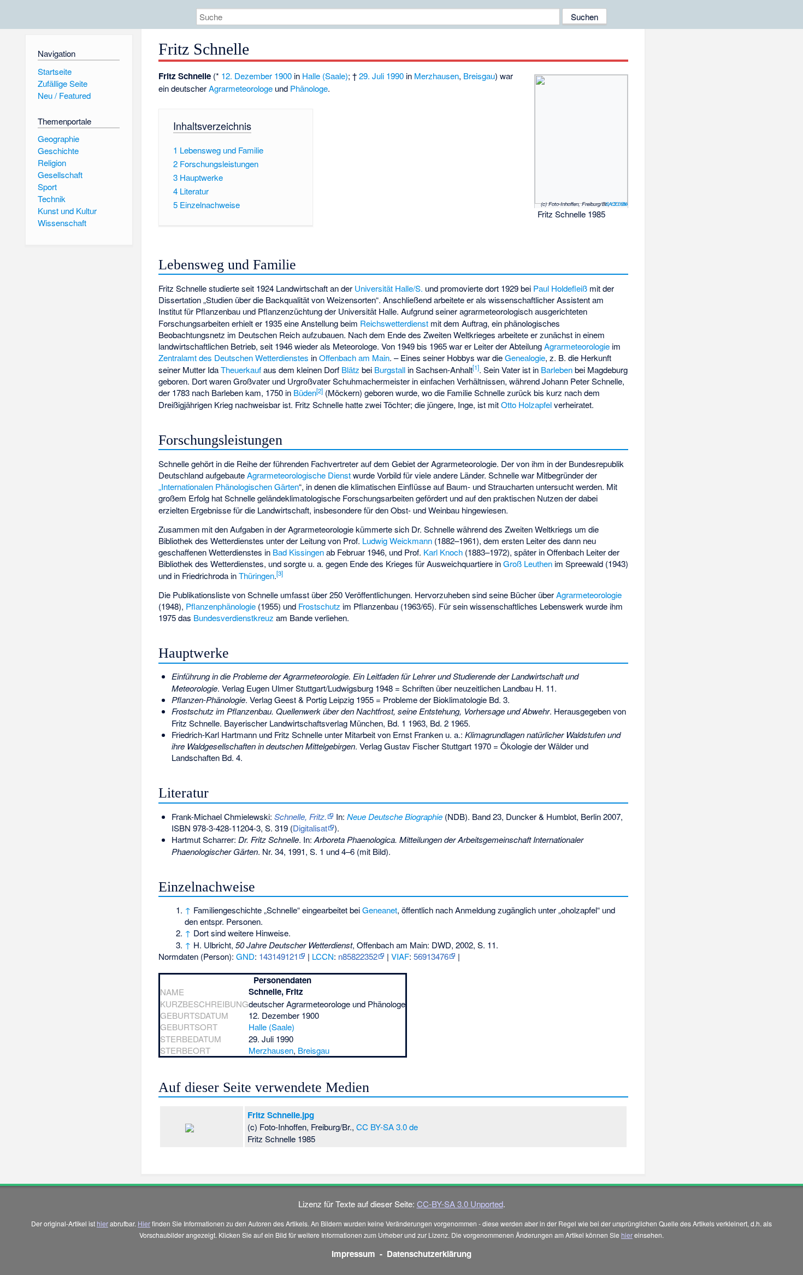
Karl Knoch (443, 552)
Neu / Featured (64, 95)
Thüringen (256, 575)
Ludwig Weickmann (397, 540)
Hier (144, 1223)
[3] (279, 573)
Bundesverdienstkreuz (233, 617)
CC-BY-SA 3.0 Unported (460, 1203)
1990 (395, 75)
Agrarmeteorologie (577, 346)
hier (102, 1223)
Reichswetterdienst (394, 323)
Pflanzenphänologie (221, 606)
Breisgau (479, 75)
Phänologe (309, 88)
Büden (304, 392)
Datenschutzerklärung (429, 1254)
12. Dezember (246, 75)
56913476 (431, 956)
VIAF (400, 956)
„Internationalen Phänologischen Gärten (228, 486)
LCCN (323, 956)
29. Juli (371, 75)
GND (245, 956)
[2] (319, 390)
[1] (476, 367)
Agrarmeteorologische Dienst (299, 475)
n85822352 (357, 956)
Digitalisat (310, 828)
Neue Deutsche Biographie (394, 816)
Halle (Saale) (325, 75)
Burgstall (389, 369)
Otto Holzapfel (526, 404)
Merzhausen (436, 75)
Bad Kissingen (298, 552)
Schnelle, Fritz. (300, 816)
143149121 (278, 956)
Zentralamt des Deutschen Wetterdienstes (233, 357)
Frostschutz (319, 606)
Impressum (353, 1254)
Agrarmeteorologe (241, 88)
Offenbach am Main (354, 357)
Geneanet (379, 910)
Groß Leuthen (527, 563)
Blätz (350, 369)
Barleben (556, 369)
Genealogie (525, 357)
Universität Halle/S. (389, 288)
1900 (283, 75)
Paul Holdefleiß (560, 288)
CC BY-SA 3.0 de (616, 204)
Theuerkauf (241, 369)
